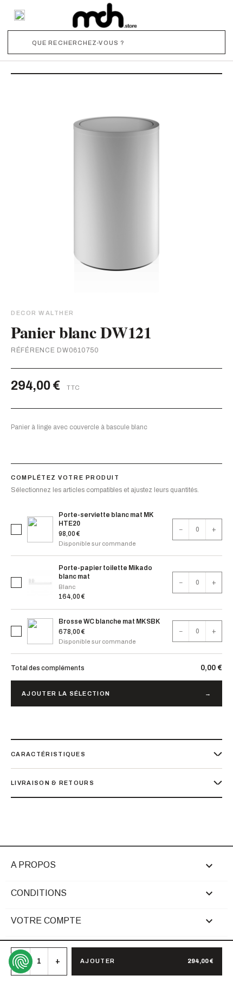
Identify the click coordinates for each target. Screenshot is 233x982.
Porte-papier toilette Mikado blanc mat (105, 572)
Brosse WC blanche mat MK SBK (109, 621)
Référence (33, 350)
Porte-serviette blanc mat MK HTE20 (106, 519)
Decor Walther (42, 313)
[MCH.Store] (104, 15)
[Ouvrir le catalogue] (19, 15)
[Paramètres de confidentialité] (20, 961)
